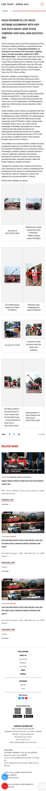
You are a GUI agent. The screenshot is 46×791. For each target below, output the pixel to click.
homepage (5, 11)
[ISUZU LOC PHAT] (19, 4)
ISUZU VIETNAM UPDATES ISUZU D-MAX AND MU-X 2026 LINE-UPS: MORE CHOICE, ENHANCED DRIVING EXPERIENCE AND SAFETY (22, 543)
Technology (23, 663)
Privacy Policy (8, 750)
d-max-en (4, 567)
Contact (23, 674)
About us (23, 655)
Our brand (23, 681)
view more (5, 504)
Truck (23, 688)
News (11, 500)
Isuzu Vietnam (23, 652)
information (5, 500)
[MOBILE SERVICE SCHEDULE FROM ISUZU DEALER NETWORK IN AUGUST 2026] (23, 463)
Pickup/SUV (23, 685)
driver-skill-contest (16, 477)
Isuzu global (23, 666)
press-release (6, 562)
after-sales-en (26, 477)
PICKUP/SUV (13, 536)
